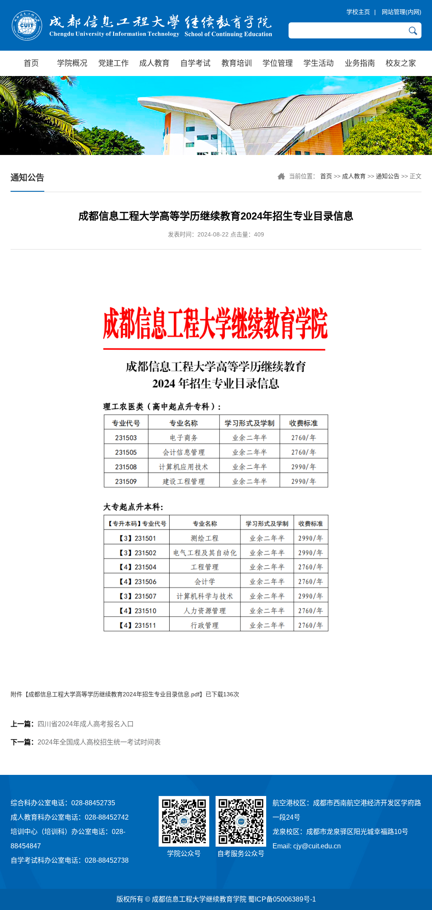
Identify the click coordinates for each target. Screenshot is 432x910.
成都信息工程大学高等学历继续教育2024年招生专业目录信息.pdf (114, 694)
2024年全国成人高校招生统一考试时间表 (86, 742)
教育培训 (236, 63)
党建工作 (113, 63)
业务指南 (360, 63)
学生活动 (318, 63)
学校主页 (358, 11)
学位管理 (277, 63)
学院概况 (72, 63)
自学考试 (195, 63)
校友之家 (401, 63)
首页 (31, 63)
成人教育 (154, 63)
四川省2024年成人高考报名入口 (72, 724)
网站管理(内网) (401, 11)
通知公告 (388, 176)
